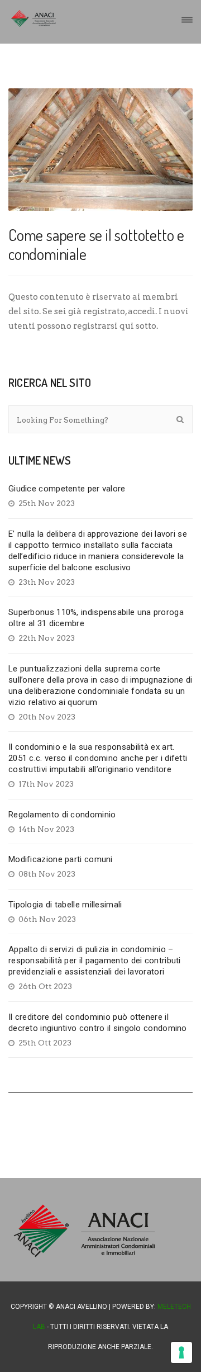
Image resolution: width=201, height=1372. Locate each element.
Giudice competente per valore (67, 489)
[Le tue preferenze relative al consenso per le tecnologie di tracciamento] (181, 1352)
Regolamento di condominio (62, 815)
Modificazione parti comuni (60, 859)
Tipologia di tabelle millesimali (65, 905)
